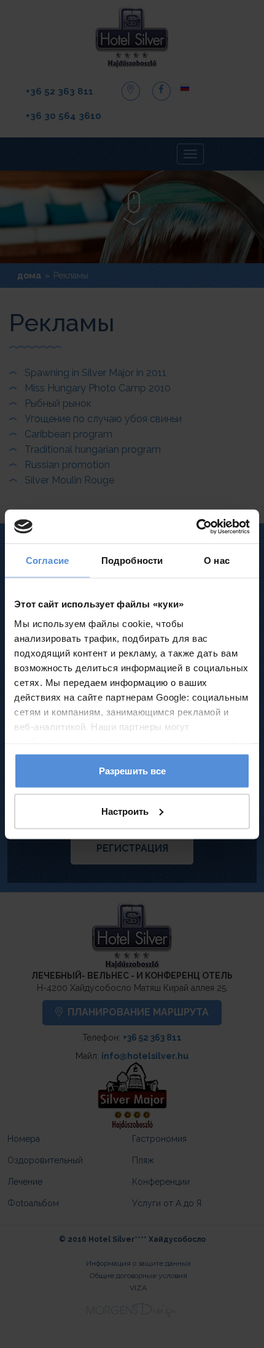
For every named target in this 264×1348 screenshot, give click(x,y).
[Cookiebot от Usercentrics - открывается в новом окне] (196, 526)
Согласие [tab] (47, 560)
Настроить (125, 811)
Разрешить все (132, 771)
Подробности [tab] (132, 560)
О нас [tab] (217, 560)
